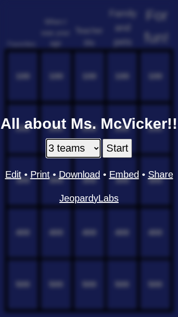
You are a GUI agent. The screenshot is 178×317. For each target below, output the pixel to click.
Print (40, 174)
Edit (13, 174)
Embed (124, 174)
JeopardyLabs (89, 198)
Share (160, 174)
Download (79, 174)
